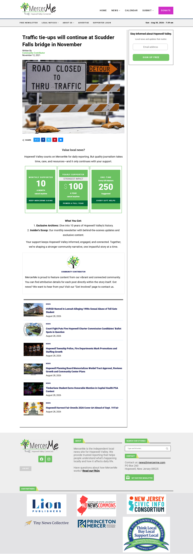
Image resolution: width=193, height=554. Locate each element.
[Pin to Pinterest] (54, 140)
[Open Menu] (97, 8)
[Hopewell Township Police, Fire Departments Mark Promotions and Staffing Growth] (33, 349)
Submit (147, 10)
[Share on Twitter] (48, 140)
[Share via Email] (60, 140)
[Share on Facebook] (43, 140)
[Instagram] (49, 459)
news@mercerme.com (152, 462)
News (114, 10)
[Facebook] (41, 459)
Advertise (83, 23)
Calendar (131, 10)
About (78, 441)
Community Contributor (33, 53)
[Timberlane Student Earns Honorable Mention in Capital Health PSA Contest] (33, 389)
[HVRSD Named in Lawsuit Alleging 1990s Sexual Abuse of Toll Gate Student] (33, 309)
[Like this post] (37, 140)
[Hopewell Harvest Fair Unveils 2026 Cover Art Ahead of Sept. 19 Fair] (33, 408)
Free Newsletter (29, 23)
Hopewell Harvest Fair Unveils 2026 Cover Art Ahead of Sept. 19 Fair (82, 407)
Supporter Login (102, 23)
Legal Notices (49, 23)
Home (103, 10)
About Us (67, 23)
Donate (166, 10)
